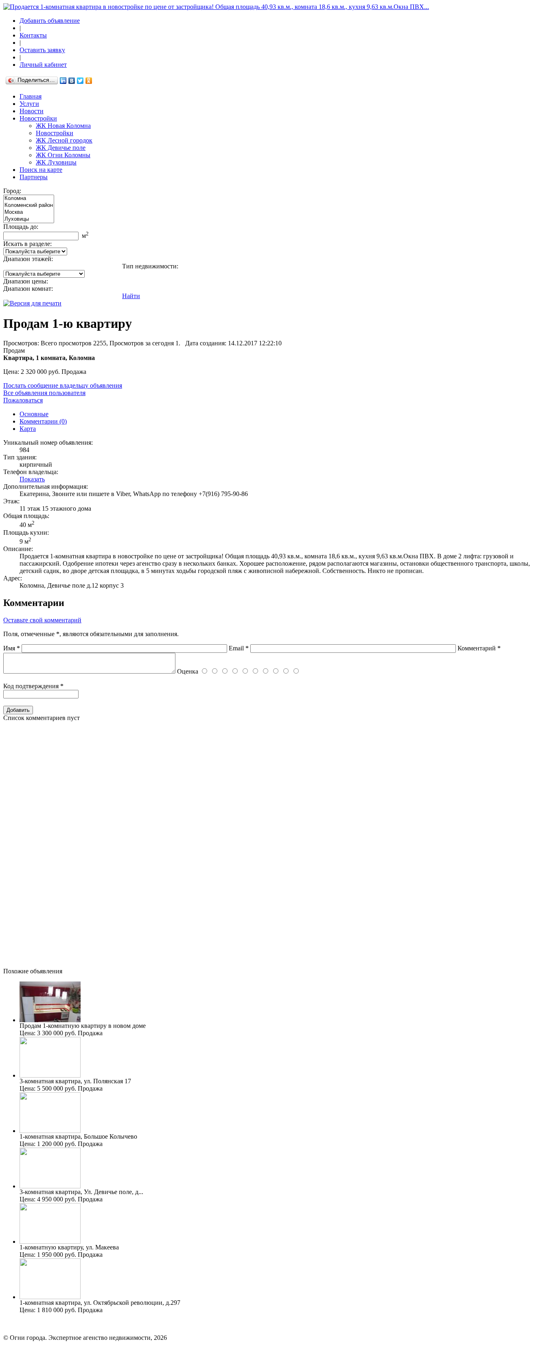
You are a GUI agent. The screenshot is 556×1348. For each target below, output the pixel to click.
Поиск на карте (41, 169)
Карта (28, 428)
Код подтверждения (33, 686)
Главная (31, 96)
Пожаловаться (23, 400)
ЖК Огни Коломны (63, 154)
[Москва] (29, 212)
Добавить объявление (50, 20)
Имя (11, 648)
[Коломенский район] (29, 205)
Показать (32, 479)
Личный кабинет (43, 64)
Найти (131, 295)
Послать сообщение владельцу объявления (62, 385)
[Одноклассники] (89, 80)
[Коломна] (29, 198)
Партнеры (34, 176)
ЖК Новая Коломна (63, 125)
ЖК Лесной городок (64, 140)
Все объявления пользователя (44, 392)
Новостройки (38, 118)
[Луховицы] (29, 219)
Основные (34, 414)
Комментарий (479, 648)
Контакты (33, 35)
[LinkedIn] (63, 80)
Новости (32, 111)
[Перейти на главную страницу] (216, 6)
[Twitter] (80, 80)
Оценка (187, 671)
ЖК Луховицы (56, 162)
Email (239, 648)
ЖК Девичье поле (60, 147)
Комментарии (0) (43, 421)
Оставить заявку (42, 49)
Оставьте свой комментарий (42, 620)
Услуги (29, 103)
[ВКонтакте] (72, 80)
